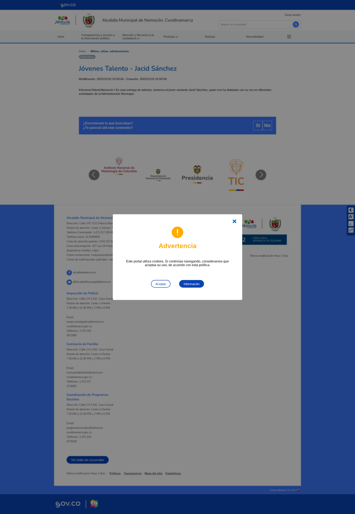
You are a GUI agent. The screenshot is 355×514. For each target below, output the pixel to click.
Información (191, 283)
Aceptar (161, 283)
